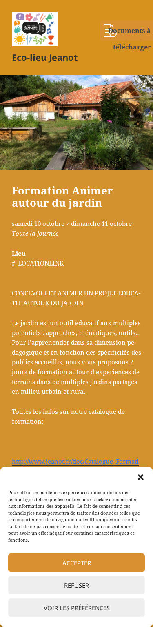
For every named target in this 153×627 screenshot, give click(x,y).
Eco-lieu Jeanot (45, 57)
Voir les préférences (77, 608)
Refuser (76, 585)
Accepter (76, 563)
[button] (141, 477)
